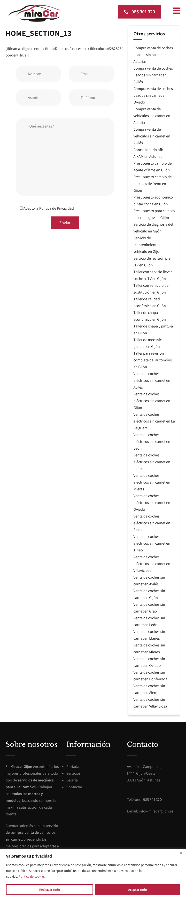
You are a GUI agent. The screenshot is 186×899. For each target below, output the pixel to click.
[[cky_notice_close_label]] (181, 853)
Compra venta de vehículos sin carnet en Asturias (151, 115)
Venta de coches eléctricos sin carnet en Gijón (151, 400)
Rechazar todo (49, 889)
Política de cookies (32, 876)
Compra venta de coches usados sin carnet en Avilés (153, 75)
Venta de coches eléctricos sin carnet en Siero (151, 523)
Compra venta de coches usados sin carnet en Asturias (153, 54)
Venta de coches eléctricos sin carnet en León (151, 441)
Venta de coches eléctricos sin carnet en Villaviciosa (151, 563)
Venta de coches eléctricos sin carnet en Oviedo (151, 502)
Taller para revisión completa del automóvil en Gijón (152, 360)
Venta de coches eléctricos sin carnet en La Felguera (154, 421)
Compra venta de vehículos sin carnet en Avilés (151, 136)
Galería (72, 780)
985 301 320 (143, 11)
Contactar (74, 786)
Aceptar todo (137, 889)
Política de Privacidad (56, 208)
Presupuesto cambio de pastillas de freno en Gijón (152, 183)
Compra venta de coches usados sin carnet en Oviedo (153, 95)
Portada (72, 766)
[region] (93, 874)
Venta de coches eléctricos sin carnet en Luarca (151, 462)
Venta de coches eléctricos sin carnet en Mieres (151, 482)
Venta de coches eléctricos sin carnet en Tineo (151, 543)
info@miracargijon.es (156, 811)
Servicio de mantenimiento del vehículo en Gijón (148, 244)
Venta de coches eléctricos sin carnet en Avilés (151, 380)
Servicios (73, 773)
